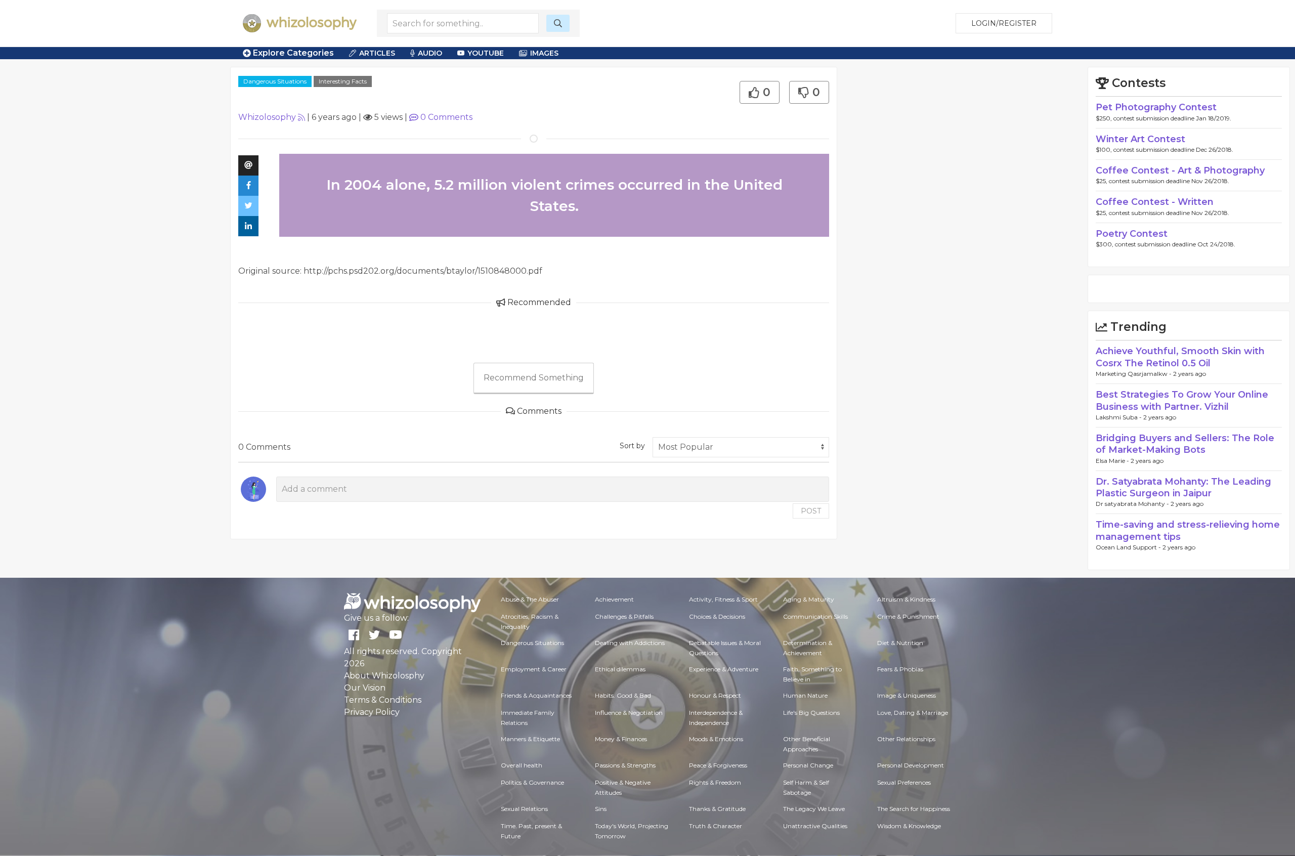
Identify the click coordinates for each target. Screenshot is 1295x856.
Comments (446, 117)
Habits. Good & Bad (623, 695)
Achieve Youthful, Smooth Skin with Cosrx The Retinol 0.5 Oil (1180, 357)
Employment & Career (534, 669)
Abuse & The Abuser (530, 599)
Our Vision (364, 688)
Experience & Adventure (723, 669)
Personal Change (808, 765)
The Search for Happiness (913, 808)
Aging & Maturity (808, 599)
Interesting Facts (343, 81)
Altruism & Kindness (906, 599)
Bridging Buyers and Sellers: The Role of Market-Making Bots (1185, 444)
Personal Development (910, 765)
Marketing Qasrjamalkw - (1134, 373)
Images (544, 53)
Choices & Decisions (717, 616)
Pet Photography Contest (1156, 107)
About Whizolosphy (384, 675)
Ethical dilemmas (620, 669)
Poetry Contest (1132, 233)
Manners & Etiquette (530, 739)
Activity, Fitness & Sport (723, 599)
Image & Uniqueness (906, 695)
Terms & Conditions (382, 700)
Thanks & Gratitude (717, 808)
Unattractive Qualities (815, 826)
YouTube (485, 53)
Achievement (614, 599)
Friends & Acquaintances (536, 695)
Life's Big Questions (811, 712)
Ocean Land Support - (1129, 547)
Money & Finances (621, 739)
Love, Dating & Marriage (912, 712)
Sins (601, 808)
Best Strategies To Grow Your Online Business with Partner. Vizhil (1182, 400)
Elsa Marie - (1113, 460)
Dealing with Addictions (630, 643)
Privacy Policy (372, 712)
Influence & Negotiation (629, 712)
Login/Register (1004, 23)
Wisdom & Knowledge (909, 826)
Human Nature (805, 695)
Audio (430, 53)
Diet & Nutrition (900, 643)
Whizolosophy (267, 117)
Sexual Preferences (904, 782)
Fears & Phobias (900, 669)
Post (811, 511)
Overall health (521, 765)
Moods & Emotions (716, 739)
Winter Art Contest (1140, 139)
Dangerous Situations (275, 81)
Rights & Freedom (715, 782)
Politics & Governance (532, 782)
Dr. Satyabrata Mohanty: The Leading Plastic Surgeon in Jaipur (1183, 487)
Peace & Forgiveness (718, 765)
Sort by (632, 445)
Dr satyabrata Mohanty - (1133, 503)
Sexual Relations (524, 808)
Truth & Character (715, 826)
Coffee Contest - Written (1155, 201)
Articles (377, 53)
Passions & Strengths (625, 765)
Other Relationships (906, 739)
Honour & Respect (715, 695)
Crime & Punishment (908, 616)
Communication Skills (815, 616)
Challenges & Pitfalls (624, 616)
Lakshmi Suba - (1119, 417)
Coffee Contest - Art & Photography (1180, 170)
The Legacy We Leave (814, 808)
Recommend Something (534, 377)
